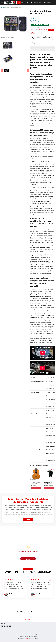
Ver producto (36, 487)
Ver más (28, 519)
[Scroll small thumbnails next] (28, 70)
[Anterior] (32, 477)
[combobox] (16, 2)
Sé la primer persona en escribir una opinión (28, 558)
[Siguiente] (53, 477)
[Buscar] (19, 2)
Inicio (2, 7)
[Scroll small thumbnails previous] (2, 70)
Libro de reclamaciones (22, 635)
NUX (33, 18)
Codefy (27, 638)
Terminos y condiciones (34, 635)
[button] (7, 45)
